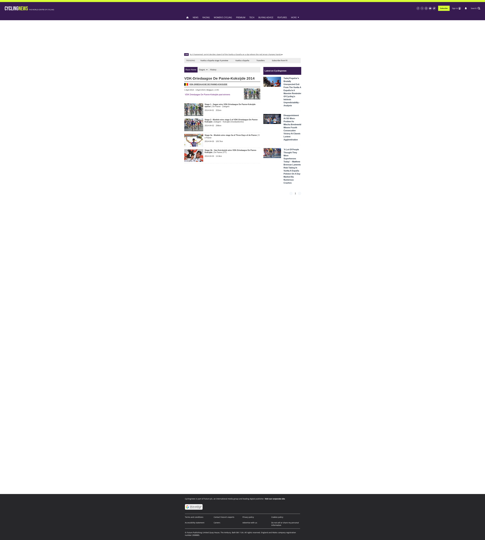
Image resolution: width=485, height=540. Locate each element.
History (213, 70)
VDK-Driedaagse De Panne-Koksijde (208, 84)
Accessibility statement (194, 522)
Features (282, 17)
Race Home (191, 70)
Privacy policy (248, 517)
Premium (240, 17)
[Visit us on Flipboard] (434, 8)
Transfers (261, 60)
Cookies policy (277, 517)
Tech (251, 17)
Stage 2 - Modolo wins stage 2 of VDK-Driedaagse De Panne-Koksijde (231, 121)
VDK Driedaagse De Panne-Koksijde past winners (207, 94)
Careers (217, 522)
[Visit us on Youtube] (430, 8)
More (294, 17)
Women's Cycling (223, 17)
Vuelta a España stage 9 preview (214, 60)
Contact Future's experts (224, 517)
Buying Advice (265, 17)
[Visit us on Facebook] (418, 8)
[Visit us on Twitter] (422, 8)
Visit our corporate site (275, 499)
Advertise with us (250, 522)
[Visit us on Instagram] (426, 8)
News (195, 17)
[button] (475, 8)
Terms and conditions (194, 517)
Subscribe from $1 (280, 60)
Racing (206, 17)
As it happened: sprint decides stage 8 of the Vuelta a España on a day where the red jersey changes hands (235, 54)
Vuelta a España (242, 60)
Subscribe (444, 8)
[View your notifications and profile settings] (465, 8)
